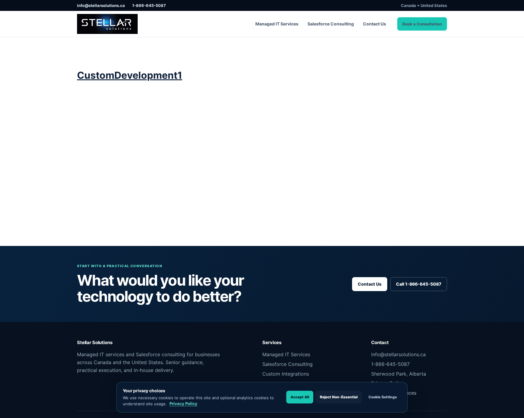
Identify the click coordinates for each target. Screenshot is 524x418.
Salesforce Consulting (330, 23)
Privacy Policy (183, 403)
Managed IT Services (276, 23)
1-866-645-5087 (149, 5)
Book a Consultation (422, 24)
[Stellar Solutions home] (107, 24)
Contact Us (374, 23)
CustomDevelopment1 (129, 75)
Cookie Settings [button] (382, 397)
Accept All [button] (300, 397)
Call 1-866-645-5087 (418, 284)
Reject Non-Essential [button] (339, 397)
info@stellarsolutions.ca (101, 5)
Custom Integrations (285, 374)
